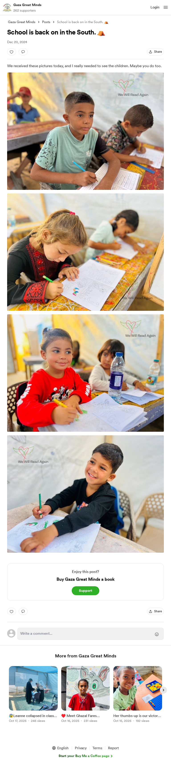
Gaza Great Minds (27, 5)
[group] (33, 697)
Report (113, 748)
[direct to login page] (90, 634)
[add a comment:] (23, 51)
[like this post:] (11, 51)
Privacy (81, 748)
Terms (97, 748)
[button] (165, 7)
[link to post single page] (33, 695)
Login (155, 7)
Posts (46, 22)
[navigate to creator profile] (7, 7)
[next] (163, 690)
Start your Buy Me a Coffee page (84, 756)
